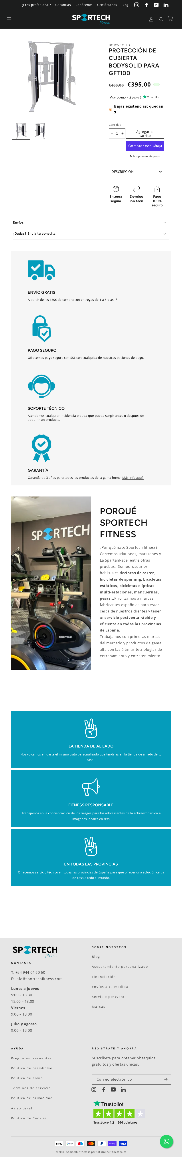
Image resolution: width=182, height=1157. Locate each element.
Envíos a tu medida (110, 987)
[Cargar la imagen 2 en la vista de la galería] (41, 131)
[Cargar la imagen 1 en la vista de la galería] (21, 131)
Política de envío (27, 1078)
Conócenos (84, 5)
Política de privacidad (32, 1098)
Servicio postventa (109, 997)
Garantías (63, 5)
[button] (9, 19)
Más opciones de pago (145, 156)
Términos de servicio (31, 1088)
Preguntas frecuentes (31, 1058)
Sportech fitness (76, 1151)
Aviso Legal (21, 1108)
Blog (125, 5)
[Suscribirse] (166, 1079)
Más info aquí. (133, 477)
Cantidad (115, 125)
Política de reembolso (31, 1068)
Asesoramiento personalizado (120, 966)
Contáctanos (107, 5)
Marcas (98, 1006)
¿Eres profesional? (36, 5)
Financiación (104, 977)
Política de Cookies (29, 1118)
